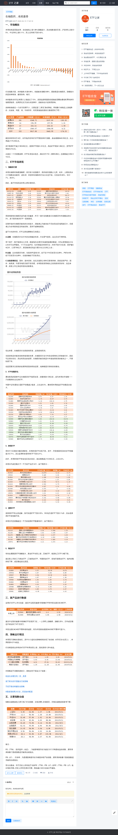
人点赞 (11, 773)
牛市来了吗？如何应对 (92, 77)
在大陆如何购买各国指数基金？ (95, 154)
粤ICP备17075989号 (63, 832)
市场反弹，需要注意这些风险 (94, 61)
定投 (106, 198)
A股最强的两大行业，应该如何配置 (19, 691)
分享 (28, 773)
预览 (54, 801)
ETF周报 (9, 12)
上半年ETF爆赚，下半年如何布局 (96, 73)
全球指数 (99, 201)
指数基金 (99, 188)
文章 (40, 3)
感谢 (43, 773)
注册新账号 (16, 821)
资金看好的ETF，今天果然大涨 (95, 57)
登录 (104, 3)
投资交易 (107, 201)
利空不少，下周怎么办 (92, 69)
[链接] (22, 801)
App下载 (55, 3)
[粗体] (9, 801)
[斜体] (12, 801)
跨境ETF (85, 198)
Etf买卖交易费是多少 (91, 164)
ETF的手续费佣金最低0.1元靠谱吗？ (97, 136)
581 (86, 30)
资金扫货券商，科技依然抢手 (94, 53)
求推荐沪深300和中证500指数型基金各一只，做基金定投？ (98, 149)
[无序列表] (33, 801)
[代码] (41, 801)
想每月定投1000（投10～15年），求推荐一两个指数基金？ (98, 130)
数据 (47, 3)
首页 (27, 3)
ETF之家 (9, 21)
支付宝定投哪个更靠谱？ (92, 168)
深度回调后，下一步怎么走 (94, 85)
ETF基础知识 (87, 191)
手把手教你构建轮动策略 (15, 686)
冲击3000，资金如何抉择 (93, 65)
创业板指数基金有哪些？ (92, 144)
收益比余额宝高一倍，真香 (16, 676)
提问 (94, 3)
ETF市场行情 (98, 191)
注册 (113, 3)
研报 (84, 188)
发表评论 (19, 773)
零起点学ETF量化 (97, 198)
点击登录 (27, 794)
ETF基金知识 (92, 205)
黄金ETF (102, 205)
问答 (34, 3)
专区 (92, 201)
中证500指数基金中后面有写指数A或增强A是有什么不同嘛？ (98, 159)
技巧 (84, 205)
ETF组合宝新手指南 (89, 195)
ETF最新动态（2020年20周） (94, 49)
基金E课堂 (101, 195)
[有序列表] (37, 801)
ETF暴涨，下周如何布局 (92, 81)
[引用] (46, 801)
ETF (106, 191)
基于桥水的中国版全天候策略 (17, 681)
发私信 (106, 36)
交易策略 (85, 201)
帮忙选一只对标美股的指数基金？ (96, 140)
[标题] (16, 801)
